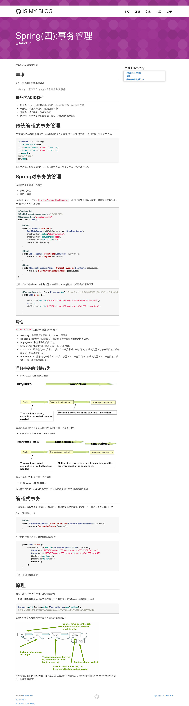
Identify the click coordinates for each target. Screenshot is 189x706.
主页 (127, 12)
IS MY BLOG (37, 11)
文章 (148, 12)
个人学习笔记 (21, 699)
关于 (169, 12)
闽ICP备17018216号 (162, 695)
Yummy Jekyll (28, 695)
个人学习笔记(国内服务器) (25, 703)
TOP (171, 695)
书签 (158, 12)
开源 (137, 12)
